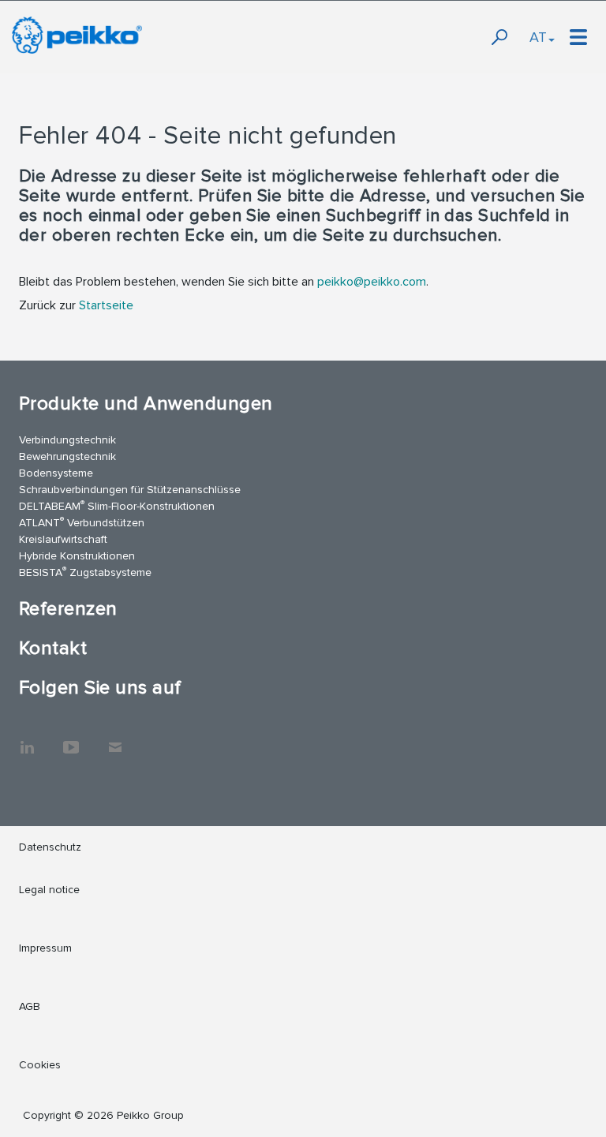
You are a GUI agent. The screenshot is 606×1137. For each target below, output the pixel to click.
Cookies (40, 1065)
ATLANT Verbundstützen (81, 521)
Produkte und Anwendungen (146, 403)
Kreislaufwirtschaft (63, 539)
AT (538, 37)
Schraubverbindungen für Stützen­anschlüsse (130, 489)
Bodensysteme (56, 473)
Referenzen (68, 608)
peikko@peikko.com (371, 282)
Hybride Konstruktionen (77, 556)
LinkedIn (27, 739)
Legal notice (49, 889)
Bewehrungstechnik (67, 456)
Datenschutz (50, 847)
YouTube (71, 739)
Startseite (106, 305)
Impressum (45, 948)
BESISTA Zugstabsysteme (85, 571)
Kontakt (53, 648)
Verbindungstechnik (67, 440)
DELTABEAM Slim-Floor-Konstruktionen (117, 505)
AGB (29, 1006)
